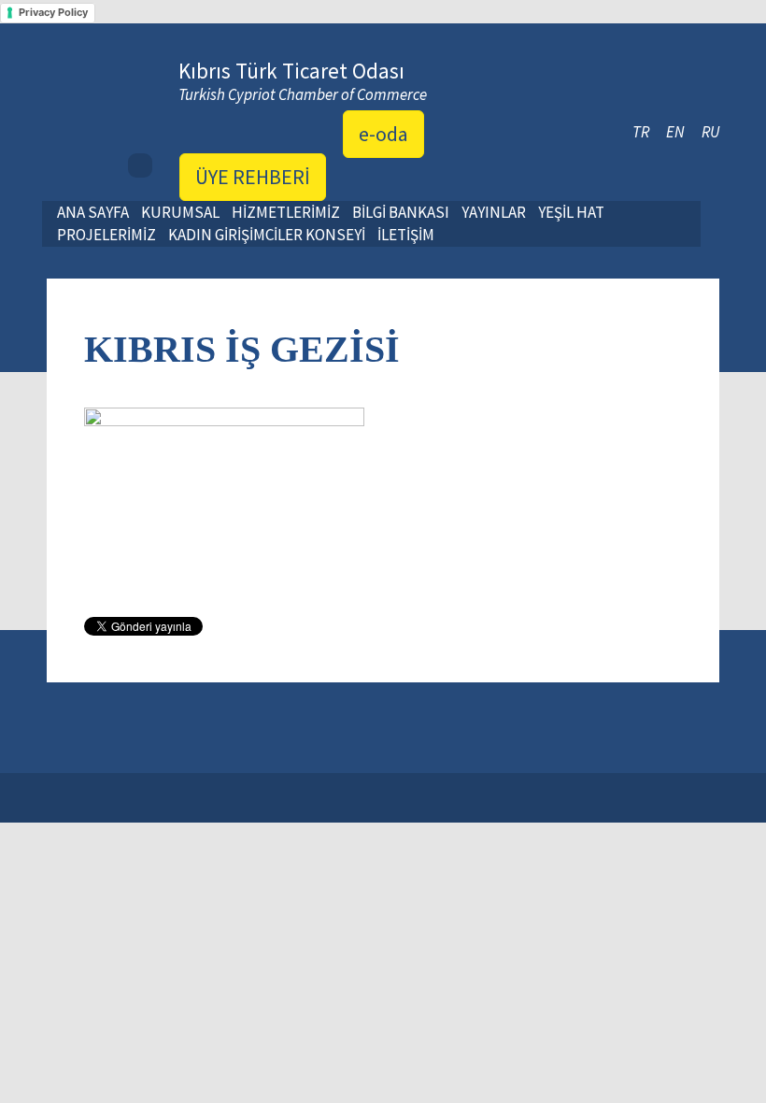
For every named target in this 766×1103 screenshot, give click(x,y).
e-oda (383, 134)
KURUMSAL (180, 212)
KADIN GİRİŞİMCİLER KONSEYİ (266, 234)
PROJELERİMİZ (106, 234)
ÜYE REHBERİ (252, 177)
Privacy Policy (53, 12)
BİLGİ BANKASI (400, 212)
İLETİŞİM (405, 234)
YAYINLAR (493, 212)
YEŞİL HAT (571, 212)
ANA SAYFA (93, 212)
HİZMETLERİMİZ (286, 212)
